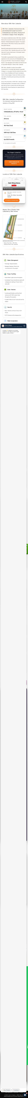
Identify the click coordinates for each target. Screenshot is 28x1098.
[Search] (26, 2)
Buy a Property (7, 1090)
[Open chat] (25, 1095)
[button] (2, 2)
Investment (16, 1090)
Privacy (21, 1092)
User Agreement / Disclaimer (11, 1092)
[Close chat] (24, 326)
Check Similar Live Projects (14, 162)
